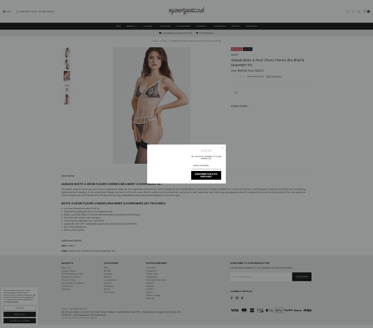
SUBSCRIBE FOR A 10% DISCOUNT (206, 175)
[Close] (222, 148)
